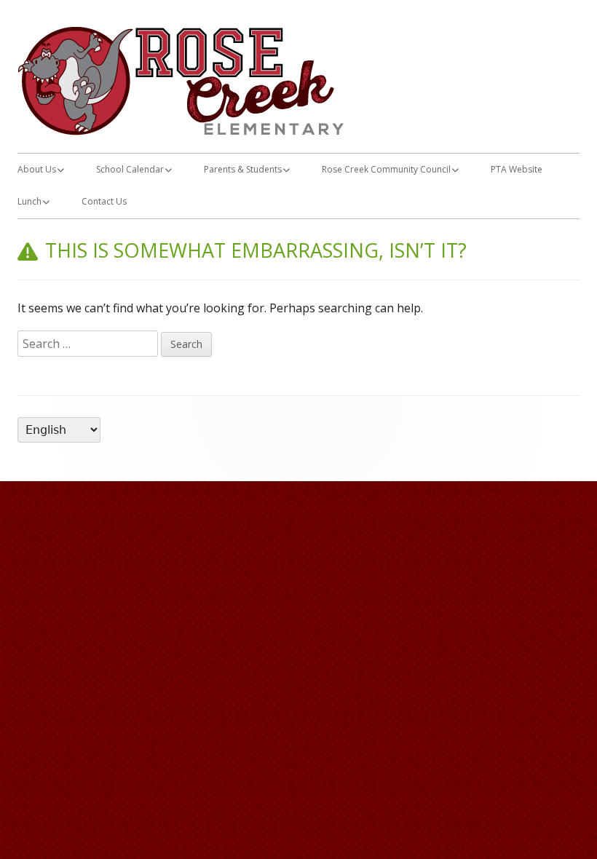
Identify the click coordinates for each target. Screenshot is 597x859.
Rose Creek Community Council (386, 169)
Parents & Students (243, 169)
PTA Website (516, 169)
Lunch (29, 201)
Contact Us (104, 201)
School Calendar (130, 169)
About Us (36, 169)
